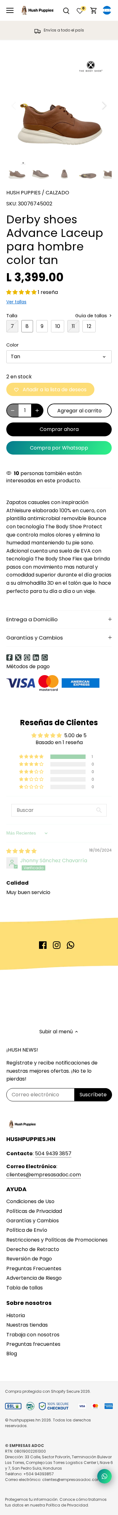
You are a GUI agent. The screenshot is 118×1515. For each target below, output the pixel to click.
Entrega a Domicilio (32, 619)
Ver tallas (16, 302)
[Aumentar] (37, 410)
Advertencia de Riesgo (34, 1278)
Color (12, 345)
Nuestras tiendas (27, 1324)
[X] (18, 657)
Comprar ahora (59, 429)
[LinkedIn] (36, 657)
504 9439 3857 (53, 1153)
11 (73, 326)
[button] (22, 292)
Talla (11, 315)
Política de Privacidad (67, 1505)
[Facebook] (9, 657)
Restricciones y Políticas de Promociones (57, 1239)
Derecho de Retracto (32, 1249)
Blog (11, 1353)
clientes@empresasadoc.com (43, 1174)
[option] (59, 105)
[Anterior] (14, 105)
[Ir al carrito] (94, 10)
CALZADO (57, 192)
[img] (21, 851)
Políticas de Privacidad (34, 1211)
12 (89, 326)
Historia (15, 1315)
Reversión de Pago (29, 1258)
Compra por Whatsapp (59, 447)
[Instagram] (56, 945)
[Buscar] (66, 10)
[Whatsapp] (45, 657)
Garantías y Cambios (34, 637)
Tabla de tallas (24, 1287)
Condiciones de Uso (30, 1201)
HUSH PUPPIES (23, 192)
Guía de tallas (91, 315)
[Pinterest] (27, 657)
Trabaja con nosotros (32, 1334)
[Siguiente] (104, 105)
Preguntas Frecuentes (33, 1268)
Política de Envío (26, 1230)
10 (57, 326)
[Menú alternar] (10, 10)
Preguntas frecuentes (33, 1344)
